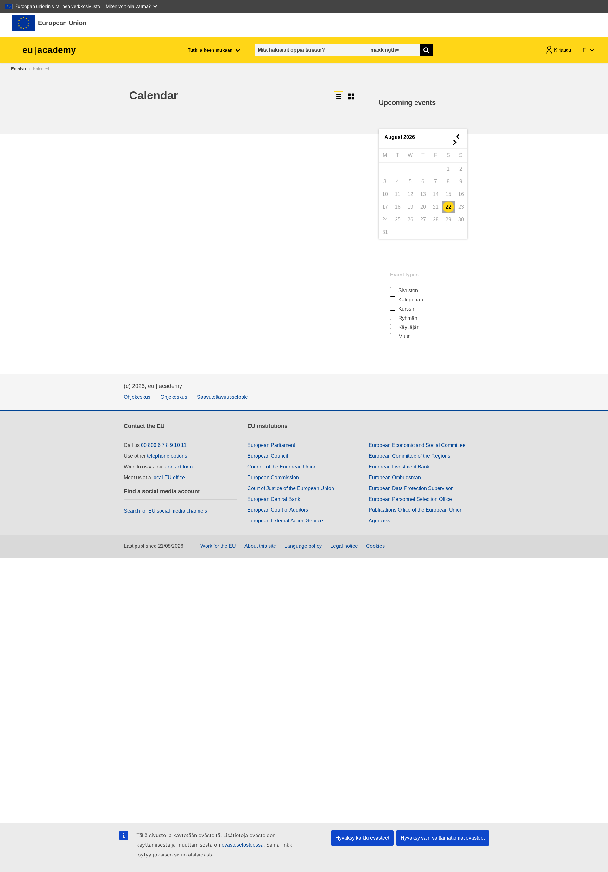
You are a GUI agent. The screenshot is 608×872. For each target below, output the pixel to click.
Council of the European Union (282, 466)
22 (448, 207)
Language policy (303, 546)
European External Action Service (285, 520)
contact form (179, 466)
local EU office (168, 477)
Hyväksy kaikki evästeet (362, 838)
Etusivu (18, 69)
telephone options (167, 456)
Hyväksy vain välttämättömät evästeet (443, 838)
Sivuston (408, 290)
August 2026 (399, 137)
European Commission (273, 477)
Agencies (379, 520)
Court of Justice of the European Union (290, 488)
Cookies (375, 546)
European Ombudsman (395, 477)
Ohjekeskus (137, 397)
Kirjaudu (562, 50)
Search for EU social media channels (165, 511)
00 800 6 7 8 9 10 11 (164, 445)
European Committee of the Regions (409, 456)
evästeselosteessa (242, 845)
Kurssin (406, 309)
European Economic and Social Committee (417, 445)
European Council (267, 456)
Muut (403, 336)
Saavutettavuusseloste (222, 397)
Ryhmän (407, 318)
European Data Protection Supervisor (411, 488)
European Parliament (271, 445)
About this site (260, 546)
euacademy (49, 50)
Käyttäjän (409, 327)
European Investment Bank (399, 466)
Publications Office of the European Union (416, 510)
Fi (585, 50)
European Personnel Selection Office (410, 499)
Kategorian (410, 299)
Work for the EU (218, 546)
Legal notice (344, 546)
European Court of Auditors (277, 510)
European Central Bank (273, 499)
